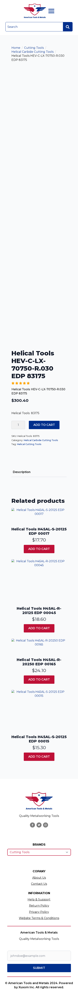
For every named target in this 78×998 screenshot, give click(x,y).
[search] (67, 27)
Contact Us (39, 883)
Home (15, 47)
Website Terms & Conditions (39, 918)
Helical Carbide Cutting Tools (32, 51)
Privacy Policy (39, 912)
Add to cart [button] (39, 549)
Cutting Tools (34, 47)
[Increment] (22, 425)
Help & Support (39, 899)
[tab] (21, 472)
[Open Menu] (51, 11)
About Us (39, 877)
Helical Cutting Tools (29, 444)
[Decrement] (14, 425)
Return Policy (39, 905)
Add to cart (44, 425)
